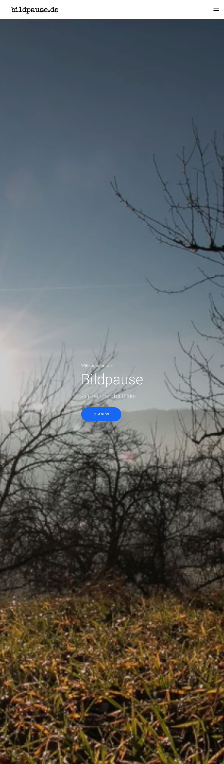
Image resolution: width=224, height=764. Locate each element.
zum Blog (101, 414)
